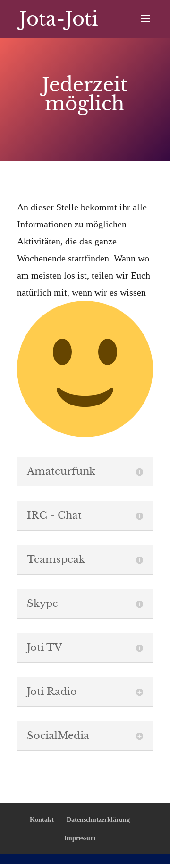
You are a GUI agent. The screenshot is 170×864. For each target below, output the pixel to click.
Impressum (80, 838)
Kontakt (42, 819)
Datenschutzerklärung (98, 819)
